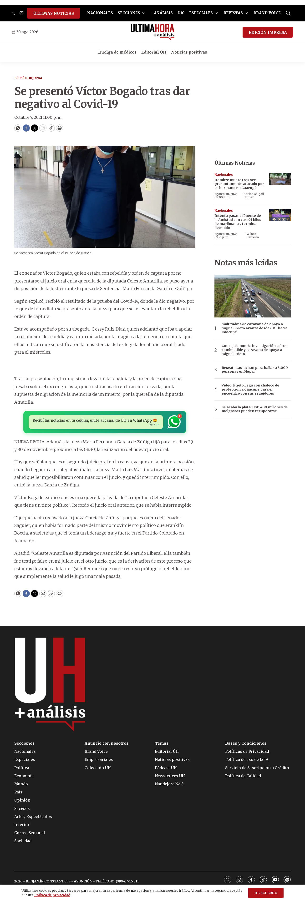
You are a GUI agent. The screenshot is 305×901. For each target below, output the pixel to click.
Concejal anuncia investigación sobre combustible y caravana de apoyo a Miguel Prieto (254, 350)
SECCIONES (129, 13)
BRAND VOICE (267, 13)
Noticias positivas (189, 52)
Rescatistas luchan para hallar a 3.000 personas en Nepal (255, 370)
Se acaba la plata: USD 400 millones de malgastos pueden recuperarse (255, 409)
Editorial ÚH (153, 52)
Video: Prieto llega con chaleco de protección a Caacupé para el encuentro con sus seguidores (250, 389)
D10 (181, 13)
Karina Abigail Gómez (254, 195)
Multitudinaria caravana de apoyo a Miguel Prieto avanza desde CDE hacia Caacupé (254, 328)
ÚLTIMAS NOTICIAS (53, 13)
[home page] (152, 32)
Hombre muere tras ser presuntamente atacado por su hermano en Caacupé (239, 184)
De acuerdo (265, 893)
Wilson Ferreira (253, 235)
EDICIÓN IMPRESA (268, 32)
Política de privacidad (52, 895)
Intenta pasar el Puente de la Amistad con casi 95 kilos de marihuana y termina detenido (237, 221)
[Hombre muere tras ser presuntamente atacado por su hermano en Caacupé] (280, 179)
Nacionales (223, 175)
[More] (143, 13)
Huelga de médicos (117, 52)
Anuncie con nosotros (106, 743)
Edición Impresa (28, 78)
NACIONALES (100, 13)
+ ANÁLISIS (162, 13)
